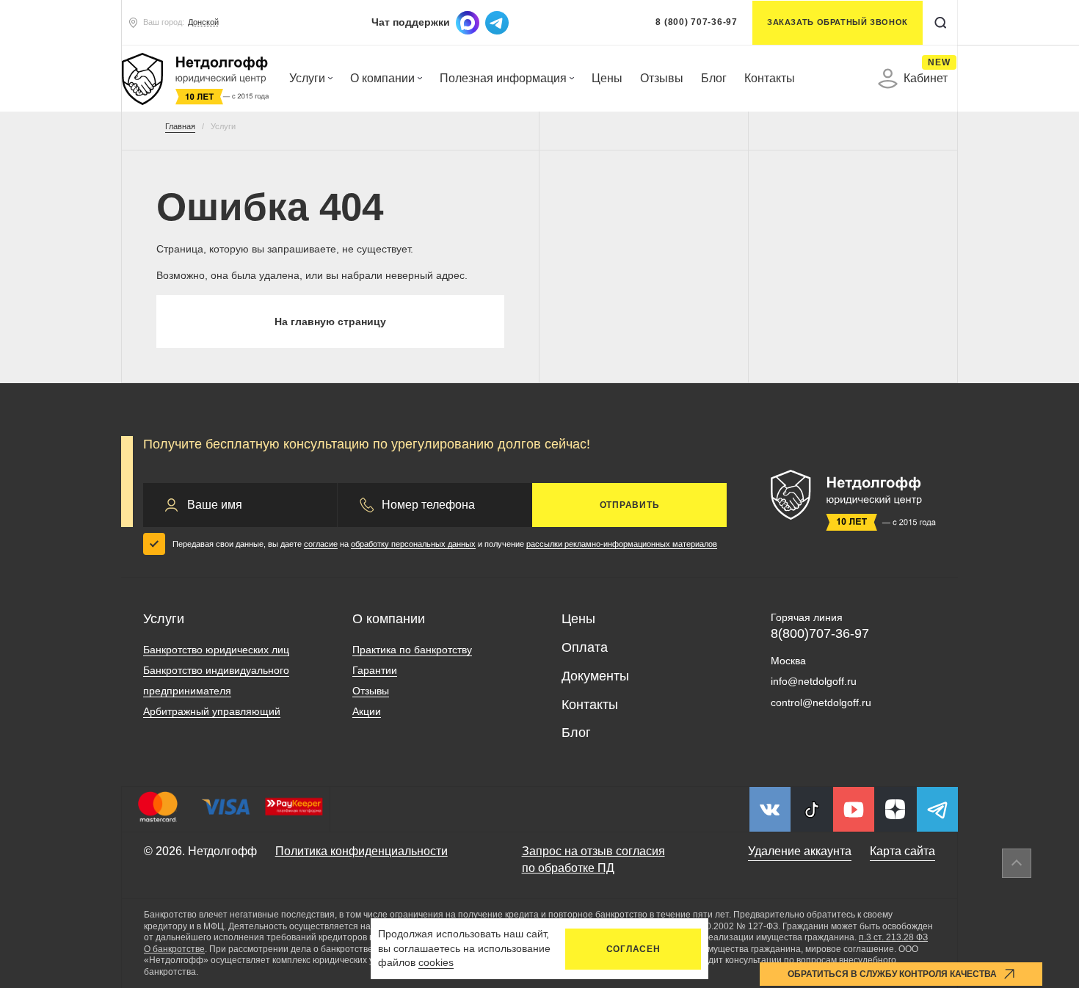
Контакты (769, 78)
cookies (436, 962)
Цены (607, 78)
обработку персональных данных (413, 544)
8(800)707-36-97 (820, 633)
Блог (714, 78)
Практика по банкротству (412, 649)
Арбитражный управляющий (211, 711)
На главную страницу (330, 321)
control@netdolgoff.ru (821, 702)
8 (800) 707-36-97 (696, 22)
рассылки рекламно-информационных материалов (621, 544)
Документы (595, 676)
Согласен (633, 949)
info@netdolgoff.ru (814, 681)
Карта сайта (902, 851)
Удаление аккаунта (799, 851)
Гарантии (374, 670)
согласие (321, 544)
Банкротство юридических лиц (216, 649)
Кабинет (926, 76)
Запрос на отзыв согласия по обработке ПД (593, 859)
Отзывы (661, 78)
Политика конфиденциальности (361, 851)
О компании (382, 78)
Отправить (630, 505)
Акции (366, 711)
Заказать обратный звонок (837, 22)
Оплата (585, 647)
